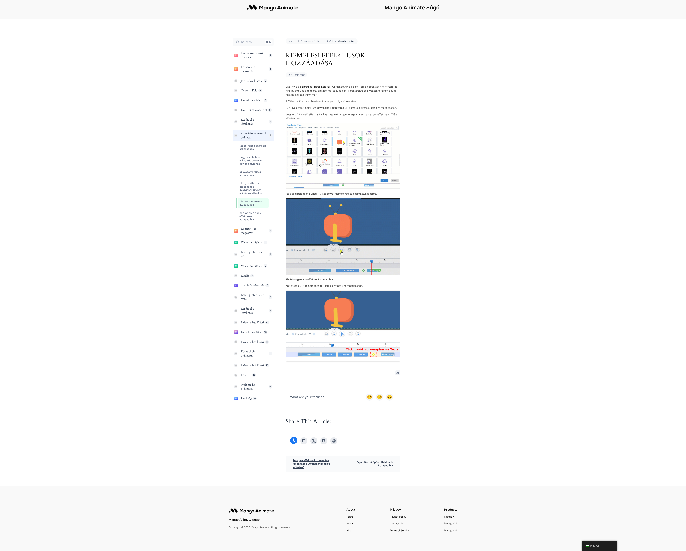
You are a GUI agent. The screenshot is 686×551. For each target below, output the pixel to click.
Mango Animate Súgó (411, 7)
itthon (291, 41)
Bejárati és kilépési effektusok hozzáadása (375, 463)
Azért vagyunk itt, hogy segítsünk (316, 41)
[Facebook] (303, 440)
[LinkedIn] (323, 440)
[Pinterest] (333, 440)
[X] (313, 440)
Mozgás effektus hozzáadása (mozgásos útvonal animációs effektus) (311, 464)
